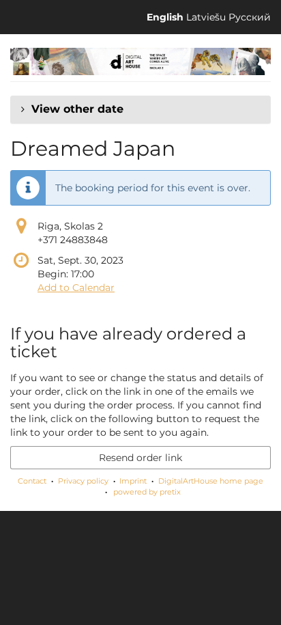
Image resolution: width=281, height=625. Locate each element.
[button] (140, 109)
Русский (249, 17)
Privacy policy (83, 481)
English (165, 17)
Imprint (133, 481)
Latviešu (206, 17)
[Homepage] (140, 61)
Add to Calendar (76, 287)
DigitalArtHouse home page (210, 481)
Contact (32, 481)
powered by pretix (147, 492)
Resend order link (140, 458)
